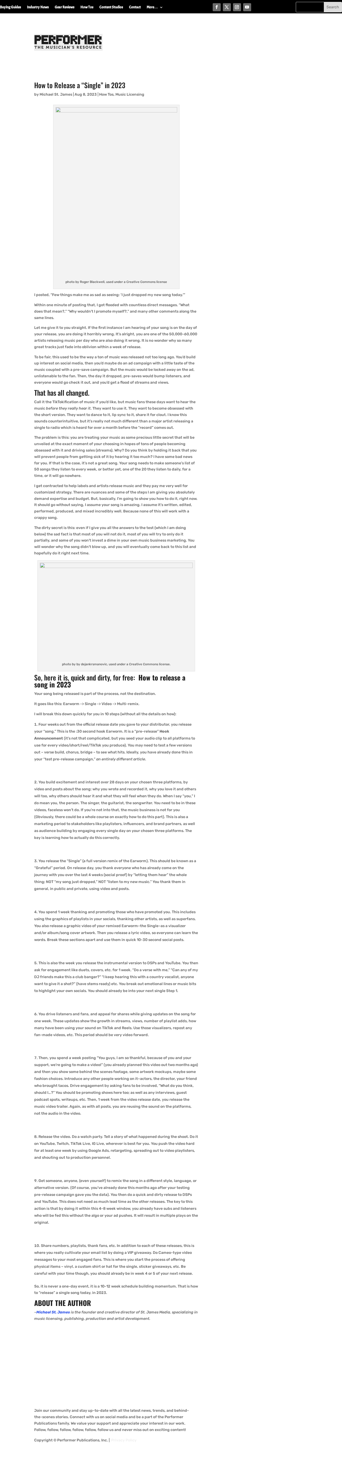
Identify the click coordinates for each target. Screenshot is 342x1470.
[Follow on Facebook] (217, 7)
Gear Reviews (65, 7)
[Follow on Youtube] (247, 7)
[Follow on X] (227, 7)
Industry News (38, 7)
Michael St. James (56, 94)
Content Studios (111, 7)
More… (152, 7)
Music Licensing (129, 94)
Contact (135, 7)
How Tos (87, 7)
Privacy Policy (124, 1440)
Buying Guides (10, 7)
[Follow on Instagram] (237, 7)
